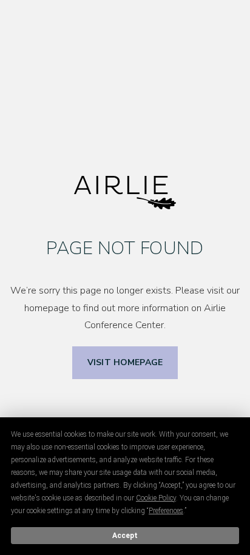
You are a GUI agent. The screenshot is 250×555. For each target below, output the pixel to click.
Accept (125, 535)
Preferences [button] (166, 510)
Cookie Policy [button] (156, 498)
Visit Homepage (125, 362)
